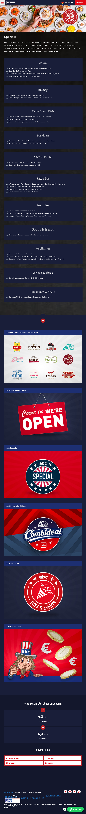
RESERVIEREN (80, 2)
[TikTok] (79, 791)
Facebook (50, 758)
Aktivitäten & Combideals (67, 805)
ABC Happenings (14, 758)
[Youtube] (74, 791)
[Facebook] (65, 791)
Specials (37, 805)
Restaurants (28, 805)
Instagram (12, 763)
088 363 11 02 (26, 797)
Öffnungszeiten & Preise (49, 805)
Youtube (50, 763)
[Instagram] (70, 791)
